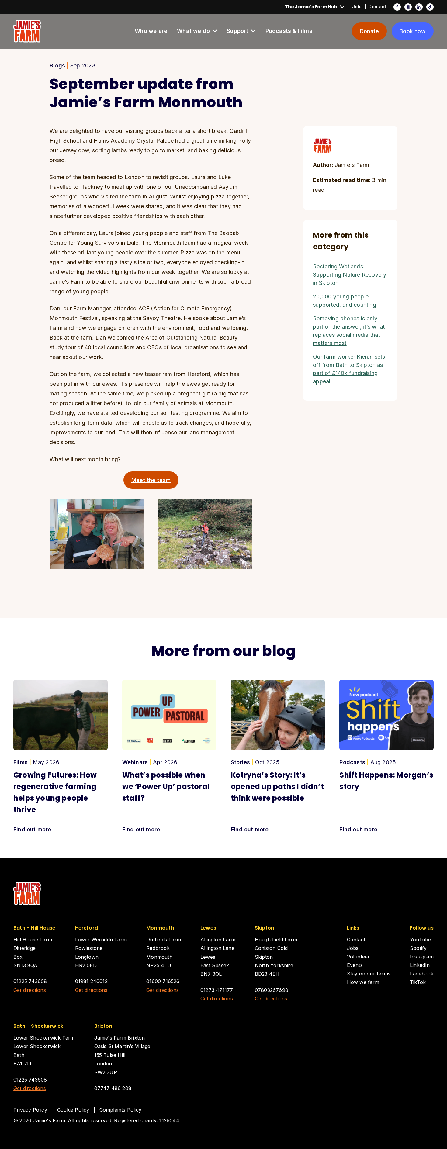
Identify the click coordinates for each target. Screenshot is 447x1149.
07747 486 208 (113, 1088)
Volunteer (358, 957)
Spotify (418, 948)
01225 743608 (30, 981)
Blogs (57, 65)
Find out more (32, 829)
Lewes (208, 927)
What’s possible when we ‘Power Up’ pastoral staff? (166, 786)
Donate (369, 31)
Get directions (29, 990)
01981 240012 (91, 981)
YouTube (420, 940)
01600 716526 (162, 981)
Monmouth (160, 927)
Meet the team (151, 480)
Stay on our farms (368, 974)
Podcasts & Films (288, 31)
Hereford (86, 927)
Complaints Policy (120, 1110)
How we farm (363, 982)
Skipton (264, 927)
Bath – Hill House (34, 927)
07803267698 (271, 990)
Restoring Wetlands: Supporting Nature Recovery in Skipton (349, 274)
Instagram (408, 7)
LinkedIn (419, 7)
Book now (413, 31)
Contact (377, 6)
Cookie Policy (73, 1110)
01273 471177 (216, 990)
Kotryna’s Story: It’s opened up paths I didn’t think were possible (277, 786)
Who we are (151, 31)
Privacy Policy (30, 1110)
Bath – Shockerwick (38, 1026)
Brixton (103, 1026)
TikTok (430, 7)
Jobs (357, 6)
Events (355, 965)
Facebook (397, 7)
